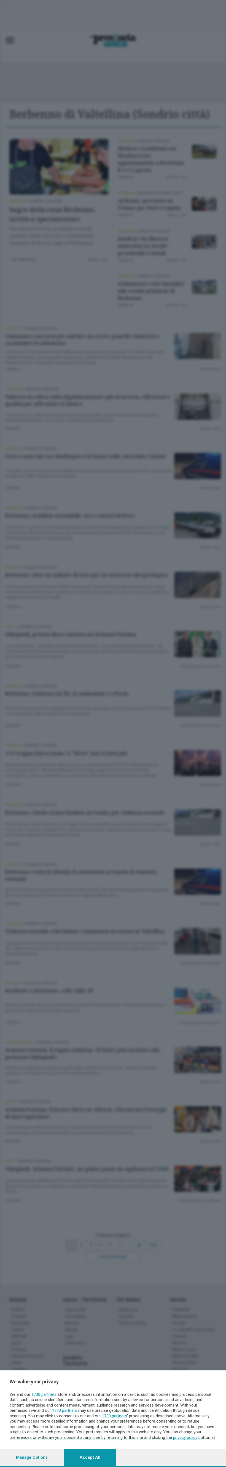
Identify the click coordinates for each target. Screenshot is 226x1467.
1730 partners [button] (44, 1394)
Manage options (32, 1457)
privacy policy (185, 1437)
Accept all (90, 1457)
